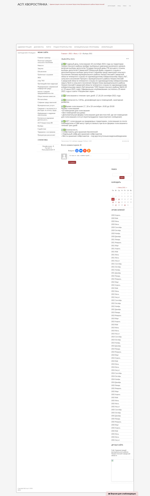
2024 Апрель (115, 358)
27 (116, 205)
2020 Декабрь (116, 236)
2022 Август (115, 297)
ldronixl (80, 141)
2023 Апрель (115, 321)
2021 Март (115, 245)
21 (119, 202)
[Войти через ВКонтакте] (81, 150)
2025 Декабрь (116, 416)
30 (125, 205)
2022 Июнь (115, 291)
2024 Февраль (116, 352)
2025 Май (114, 397)
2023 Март (115, 318)
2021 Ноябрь (115, 270)
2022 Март (115, 282)
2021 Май (114, 252)
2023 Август (115, 334)
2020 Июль (115, 224)
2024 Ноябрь (115, 379)
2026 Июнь (115, 434)
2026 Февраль (116, 422)
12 (80, 53)
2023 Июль (115, 331)
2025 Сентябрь (116, 410)
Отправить (72, 162)
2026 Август (115, 440)
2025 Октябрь (116, 413)
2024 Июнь (115, 364)
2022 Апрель (115, 285)
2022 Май (114, 288)
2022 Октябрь (116, 303)
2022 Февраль (116, 279)
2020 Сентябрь (116, 227)
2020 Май (114, 218)
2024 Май (114, 361)
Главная (64, 53)
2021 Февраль (116, 242)
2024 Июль (115, 367)
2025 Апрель (115, 394)
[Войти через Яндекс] (85, 150)
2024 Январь (115, 349)
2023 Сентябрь (116, 337)
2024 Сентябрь (116, 373)
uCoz (19, 490)
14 (119, 199)
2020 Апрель (115, 215)
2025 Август (115, 407)
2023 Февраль (116, 315)
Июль (76, 53)
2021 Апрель (115, 249)
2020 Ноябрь (115, 233)
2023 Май (114, 324)
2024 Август (115, 370)
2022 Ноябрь (115, 306)
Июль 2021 (122, 187)
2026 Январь (115, 419)
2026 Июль (115, 437)
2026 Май (114, 431)
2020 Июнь (115, 221)
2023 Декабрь (116, 346)
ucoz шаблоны (124, 489)
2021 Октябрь (116, 267)
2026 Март (115, 425)
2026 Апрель (115, 428)
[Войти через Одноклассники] (89, 150)
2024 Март (115, 355)
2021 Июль (115, 258)
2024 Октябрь (116, 376)
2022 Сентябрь (116, 300)
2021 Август (115, 261)
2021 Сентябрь (116, 264)
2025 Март (115, 391)
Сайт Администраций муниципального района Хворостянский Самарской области (120, 452)
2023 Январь (115, 312)
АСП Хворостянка (32, 4)
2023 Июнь (115, 328)
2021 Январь (115, 239)
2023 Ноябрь (115, 343)
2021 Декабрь (116, 273)
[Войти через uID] (77, 150)
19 (113, 202)
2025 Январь (115, 385)
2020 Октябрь (116, 230)
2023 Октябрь (116, 340)
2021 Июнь (115, 255)
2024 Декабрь (116, 382)
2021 (70, 53)
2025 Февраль (116, 388)
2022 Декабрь (116, 309)
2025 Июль (115, 403)
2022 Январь (115, 276)
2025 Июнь (115, 400)
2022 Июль (115, 294)
